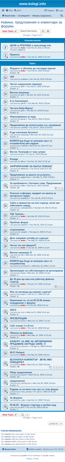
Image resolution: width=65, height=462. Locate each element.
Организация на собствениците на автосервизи (36, 270)
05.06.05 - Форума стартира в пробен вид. (33, 405)
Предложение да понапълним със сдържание (35, 125)
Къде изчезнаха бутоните (24, 132)
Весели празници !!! (21, 252)
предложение (17, 381)
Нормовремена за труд (23, 116)
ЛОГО (13, 310)
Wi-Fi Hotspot (17, 352)
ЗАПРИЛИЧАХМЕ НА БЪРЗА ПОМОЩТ (31, 166)
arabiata (24, 79)
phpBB (23, 455)
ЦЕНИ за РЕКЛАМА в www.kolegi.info (30, 45)
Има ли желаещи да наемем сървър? (30, 292)
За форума (16, 397)
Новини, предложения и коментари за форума (31, 24)
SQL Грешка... (17, 214)
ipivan (23, 103)
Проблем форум (19, 222)
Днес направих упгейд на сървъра (29, 238)
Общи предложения (21, 372)
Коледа (14, 159)
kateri (23, 294)
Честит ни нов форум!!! (23, 245)
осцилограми (17, 229)
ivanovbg (24, 135)
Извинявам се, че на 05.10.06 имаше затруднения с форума (30, 301)
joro (22, 154)
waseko (24, 225)
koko (23, 48)
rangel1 (24, 232)
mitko (23, 186)
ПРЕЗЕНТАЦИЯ (18, 318)
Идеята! (21, 50)
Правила (14, 54)
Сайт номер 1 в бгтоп (22, 325)
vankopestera (26, 208)
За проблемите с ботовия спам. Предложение (35, 183)
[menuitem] (9, 10)
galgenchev (26, 177)
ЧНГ (12, 77)
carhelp (24, 127)
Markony (24, 169)
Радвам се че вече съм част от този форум (34, 389)
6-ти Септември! (19, 101)
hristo (23, 273)
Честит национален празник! (26, 84)
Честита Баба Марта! (21, 108)
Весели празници (19, 92)
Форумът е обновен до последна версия (33, 68)
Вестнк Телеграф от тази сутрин (27, 152)
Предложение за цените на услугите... (31, 174)
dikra (23, 161)
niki (22, 255)
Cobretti (24, 146)
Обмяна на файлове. (21, 333)
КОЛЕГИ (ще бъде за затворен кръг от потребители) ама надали (31, 142)
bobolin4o (25, 198)
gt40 (22, 86)
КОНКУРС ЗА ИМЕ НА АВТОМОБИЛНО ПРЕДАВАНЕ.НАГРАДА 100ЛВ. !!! (31, 342)
